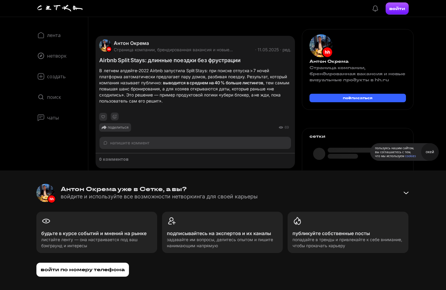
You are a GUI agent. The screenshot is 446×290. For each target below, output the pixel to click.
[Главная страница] (60, 8)
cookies (410, 156)
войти (397, 8)
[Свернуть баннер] (406, 193)
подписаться (358, 97)
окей (430, 151)
